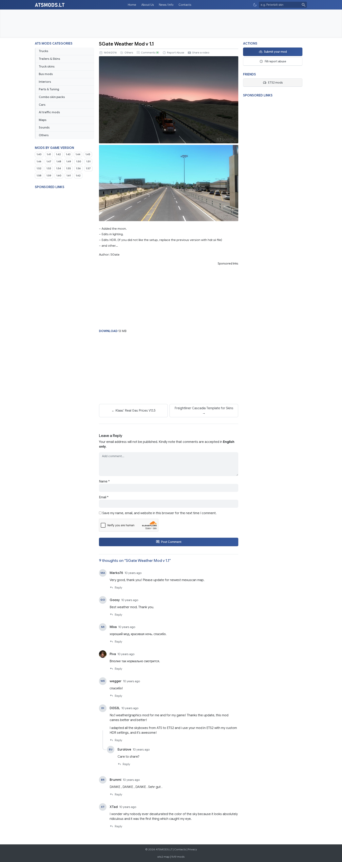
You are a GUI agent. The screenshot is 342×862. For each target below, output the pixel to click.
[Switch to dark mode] (254, 5)
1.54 (58, 168)
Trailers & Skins (49, 59)
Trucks (43, 51)
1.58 (39, 175)
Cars (42, 105)
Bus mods (46, 74)
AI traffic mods (49, 112)
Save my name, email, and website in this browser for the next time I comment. (159, 513)
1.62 (78, 175)
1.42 (58, 154)
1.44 (78, 154)
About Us (147, 5)
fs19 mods (178, 856)
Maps (43, 120)
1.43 (68, 154)
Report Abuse (175, 52)
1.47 (49, 161)
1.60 (58, 175)
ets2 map (163, 856)
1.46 (39, 161)
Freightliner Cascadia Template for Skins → (204, 410)
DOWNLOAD (108, 331)
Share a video (200, 52)
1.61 (68, 175)
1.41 (49, 154)
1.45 (88, 154)
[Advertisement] (171, 24)
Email (103, 497)
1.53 (49, 168)
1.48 (58, 161)
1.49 (68, 161)
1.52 (39, 168)
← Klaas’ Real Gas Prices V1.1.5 (133, 411)
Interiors (45, 82)
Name (104, 481)
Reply (118, 587)
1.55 (68, 168)
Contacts (185, 5)
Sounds (44, 127)
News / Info (166, 5)
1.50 (78, 161)
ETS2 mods (275, 82)
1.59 (49, 175)
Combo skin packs (52, 97)
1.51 (88, 161)
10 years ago (133, 573)
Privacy (192, 849)
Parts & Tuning (49, 89)
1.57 (88, 168)
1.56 (78, 168)
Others (44, 135)
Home (132, 5)
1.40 (39, 154)
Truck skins (47, 66)
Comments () (150, 52)
